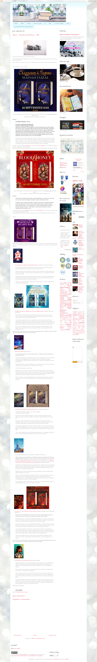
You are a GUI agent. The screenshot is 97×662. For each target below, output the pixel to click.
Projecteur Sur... (76, 329)
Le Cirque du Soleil (79, 325)
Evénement (75, 324)
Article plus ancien (52, 635)
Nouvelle (69, 305)
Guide (61, 300)
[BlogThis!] (17, 590)
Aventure (67, 284)
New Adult (63, 305)
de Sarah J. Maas (31, 311)
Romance (63, 310)
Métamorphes (68, 304)
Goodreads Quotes (68, 249)
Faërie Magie (66, 299)
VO (70, 322)
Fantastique (64, 296)
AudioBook (62, 284)
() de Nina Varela (25, 409)
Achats (83, 311)
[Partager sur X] (18, 590)
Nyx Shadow (23, 654)
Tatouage (66, 319)
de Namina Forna (23, 560)
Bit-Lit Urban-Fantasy (66, 286)
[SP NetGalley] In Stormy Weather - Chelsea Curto (81, 274)
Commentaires (77, 302)
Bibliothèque (76, 315)
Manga (63, 303)
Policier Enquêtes (66, 307)
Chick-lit (61, 289)
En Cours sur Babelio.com (63, 164)
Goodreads (28, 145)
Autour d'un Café (37, 23)
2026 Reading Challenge (78, 159)
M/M (60, 303)
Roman (70, 308)
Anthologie (69, 282)
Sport (67, 318)
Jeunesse (62, 301)
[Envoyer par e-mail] (16, 590)
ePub (68, 329)
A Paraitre (18, 592)
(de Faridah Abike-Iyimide (26, 265)
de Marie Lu (19, 351)
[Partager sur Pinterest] (21, 590)
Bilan (81, 315)
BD (71, 284)
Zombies (70, 327)
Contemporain (63, 292)
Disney (70, 292)
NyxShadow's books (78, 181)
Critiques (81, 322)
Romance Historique (66, 314)
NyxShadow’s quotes (65, 230)
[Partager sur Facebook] (20, 590)
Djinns (61, 294)
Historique (65, 300)
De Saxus (22, 592)
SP (71, 317)
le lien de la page (41, 145)
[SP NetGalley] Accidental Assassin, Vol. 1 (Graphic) (80, 260)
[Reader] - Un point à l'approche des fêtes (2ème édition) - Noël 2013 (81, 243)
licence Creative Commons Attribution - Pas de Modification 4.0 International (27, 655)
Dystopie (65, 294)
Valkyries (61, 324)
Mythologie (69, 303)
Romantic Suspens (64, 317)
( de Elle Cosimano (27, 511)
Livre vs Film (69, 301)
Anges (65, 282)
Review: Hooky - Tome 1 (81, 249)
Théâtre (61, 322)
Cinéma (28, 23)
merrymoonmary (57, 659)
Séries (68, 23)
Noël (79, 327)
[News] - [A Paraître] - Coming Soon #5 (69, 34)
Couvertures (75, 322)
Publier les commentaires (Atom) (38, 638)
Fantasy (62, 297)
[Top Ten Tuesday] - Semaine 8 (80, 226)
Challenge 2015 (76, 318)
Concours (82, 319)
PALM (83, 327)
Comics (66, 291)
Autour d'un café (81, 314)
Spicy (65, 318)
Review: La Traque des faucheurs (80, 266)
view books (82, 171)
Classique (62, 291)
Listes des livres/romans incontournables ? (23, 27)
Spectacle (61, 318)
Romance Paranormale (66, 315)
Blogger (67, 659)
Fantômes (69, 297)
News (50, 23)
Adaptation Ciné (80, 313)
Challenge (81, 317)
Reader (15, 23)
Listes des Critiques (59, 23)
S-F (69, 317)
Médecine (62, 304)
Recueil (61, 308)
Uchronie (66, 322)
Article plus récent (17, 635)
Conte (70, 291)
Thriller (70, 320)
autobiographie (63, 329)
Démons (69, 294)
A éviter (79, 311)
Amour (61, 282)
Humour (70, 300)
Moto (66, 303)
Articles (76, 300)
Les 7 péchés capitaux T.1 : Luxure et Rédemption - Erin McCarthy (81, 289)
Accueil (34, 635)
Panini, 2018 (38, 462)
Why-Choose (62, 326)
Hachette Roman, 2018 (25, 461)
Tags (64, 319)
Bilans (22, 23)
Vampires (68, 324)
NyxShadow (80, 162)
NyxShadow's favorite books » (78, 206)
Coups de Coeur (78, 321)
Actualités (74, 313)
